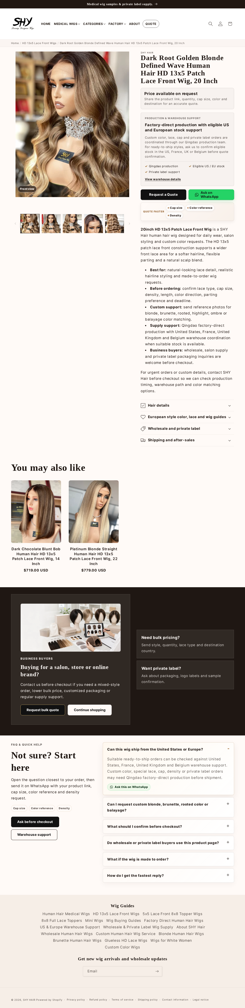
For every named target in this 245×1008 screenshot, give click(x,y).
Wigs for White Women (171, 940)
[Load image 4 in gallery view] (93, 223)
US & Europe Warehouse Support (70, 927)
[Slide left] (15, 223)
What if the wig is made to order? (138, 859)
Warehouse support (34, 835)
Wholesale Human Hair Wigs (67, 934)
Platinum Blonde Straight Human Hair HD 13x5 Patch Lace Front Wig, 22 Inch (94, 556)
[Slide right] (129, 223)
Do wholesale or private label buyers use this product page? (163, 843)
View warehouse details (163, 179)
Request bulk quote (43, 710)
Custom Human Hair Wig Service (126, 934)
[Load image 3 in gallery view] (72, 223)
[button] (66, 24)
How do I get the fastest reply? (135, 875)
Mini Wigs (94, 920)
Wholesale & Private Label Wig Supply (138, 927)
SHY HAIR (29, 999)
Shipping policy (148, 999)
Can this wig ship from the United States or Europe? (155, 749)
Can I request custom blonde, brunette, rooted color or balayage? (157, 807)
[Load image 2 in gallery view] (51, 223)
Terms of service (122, 999)
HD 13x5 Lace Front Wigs (39, 43)
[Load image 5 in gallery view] (114, 223)
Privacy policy (76, 999)
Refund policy (98, 999)
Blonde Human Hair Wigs (181, 934)
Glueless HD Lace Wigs (126, 940)
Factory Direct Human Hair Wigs (173, 920)
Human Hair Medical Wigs (66, 914)
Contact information (175, 999)
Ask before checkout (35, 822)
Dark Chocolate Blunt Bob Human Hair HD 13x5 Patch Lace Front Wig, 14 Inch (35, 556)
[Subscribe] (157, 971)
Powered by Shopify (49, 999)
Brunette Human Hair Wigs (77, 940)
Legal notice (201, 999)
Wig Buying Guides (123, 920)
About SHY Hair (190, 927)
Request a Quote (163, 194)
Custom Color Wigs (122, 947)
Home (15, 43)
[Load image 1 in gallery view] (29, 223)
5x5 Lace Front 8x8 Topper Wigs (173, 914)
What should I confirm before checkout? (144, 826)
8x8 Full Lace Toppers (62, 920)
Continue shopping (89, 710)
